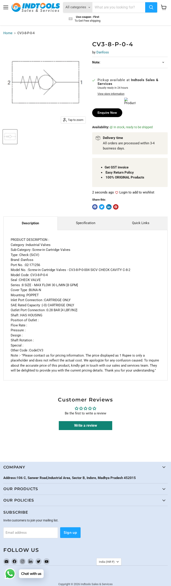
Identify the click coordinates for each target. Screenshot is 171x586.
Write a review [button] (85, 425)
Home (7, 33)
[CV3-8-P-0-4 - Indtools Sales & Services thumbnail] (10, 137)
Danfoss (102, 52)
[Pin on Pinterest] (115, 207)
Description (30, 223)
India (107, 561)
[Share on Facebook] (95, 207)
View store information (111, 93)
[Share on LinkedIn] (109, 207)
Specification (85, 223)
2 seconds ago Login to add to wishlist (123, 192)
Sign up (70, 532)
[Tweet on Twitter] (101, 207)
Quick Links (140, 223)
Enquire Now (107, 112)
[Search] (151, 7)
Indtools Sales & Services (97, 584)
